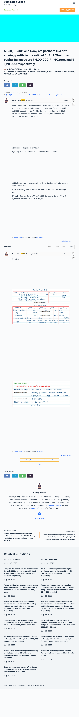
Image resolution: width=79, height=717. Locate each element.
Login (39, 464)
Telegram (7, 10)
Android (34, 508)
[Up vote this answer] (73, 253)
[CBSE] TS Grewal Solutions (60, 72)
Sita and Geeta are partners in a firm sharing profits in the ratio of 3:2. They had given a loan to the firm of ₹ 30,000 (20, 669)
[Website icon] (39, 513)
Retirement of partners (12, 559)
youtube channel (54, 505)
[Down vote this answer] (73, 258)
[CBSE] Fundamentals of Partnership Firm (26, 72)
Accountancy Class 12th (16, 74)
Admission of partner (49, 559)
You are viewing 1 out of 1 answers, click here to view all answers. (39, 460)
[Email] (30, 85)
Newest (57, 246)
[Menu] (74, 3)
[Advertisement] (39, 28)
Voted (64, 246)
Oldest (49, 246)
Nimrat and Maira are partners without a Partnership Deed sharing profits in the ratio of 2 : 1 (57, 653)
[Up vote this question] (73, 99)
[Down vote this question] (73, 104)
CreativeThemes (38, 685)
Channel (14, 10)
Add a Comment (66, 241)
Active (71, 246)
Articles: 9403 (39, 518)
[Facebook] (7, 85)
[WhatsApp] (22, 85)
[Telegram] (15, 85)
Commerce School (15, 1)
